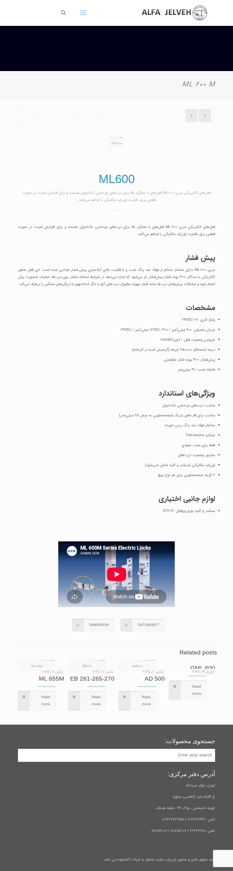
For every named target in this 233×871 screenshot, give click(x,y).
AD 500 (155, 678)
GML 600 (202, 668)
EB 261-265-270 (92, 678)
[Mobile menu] (83, 13)
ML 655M (51, 678)
